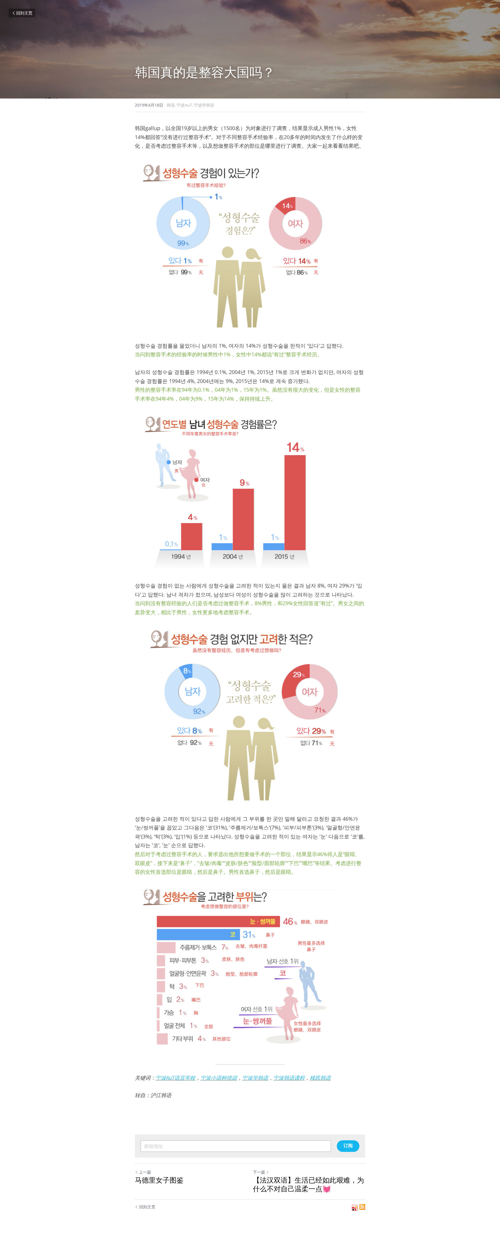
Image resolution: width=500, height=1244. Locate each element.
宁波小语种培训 (219, 1077)
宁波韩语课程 (289, 1077)
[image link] (250, 246)
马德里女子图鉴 (159, 1180)
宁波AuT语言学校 (175, 1077)
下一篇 (259, 1172)
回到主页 (24, 13)
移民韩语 (320, 1077)
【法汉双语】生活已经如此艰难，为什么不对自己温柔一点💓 (308, 1184)
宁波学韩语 (255, 1077)
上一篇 (145, 1172)
